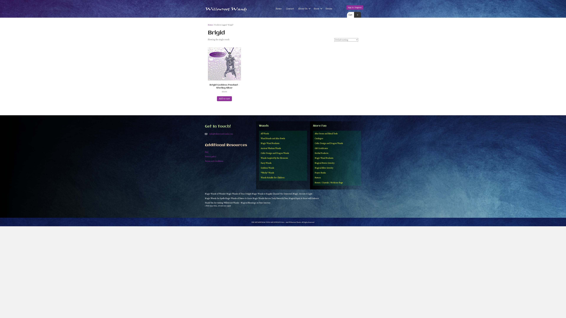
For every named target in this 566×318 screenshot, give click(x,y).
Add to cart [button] (224, 98)
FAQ (207, 152)
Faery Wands (266, 163)
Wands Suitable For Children (272, 177)
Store (316, 8)
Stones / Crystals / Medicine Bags (329, 182)
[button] (309, 9)
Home (279, 8)
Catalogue (319, 138)
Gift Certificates (321, 148)
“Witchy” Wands (267, 172)
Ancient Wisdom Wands (271, 148)
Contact (290, 8)
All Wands (265, 133)
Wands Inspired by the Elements (274, 158)
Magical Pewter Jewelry (324, 163)
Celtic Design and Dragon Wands (275, 153)
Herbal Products (321, 153)
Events (329, 8)
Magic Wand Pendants (270, 143)
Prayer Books (320, 172)
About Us (302, 8)
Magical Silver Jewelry (324, 168)
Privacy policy (210, 156)
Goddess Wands (267, 168)
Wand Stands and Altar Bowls (273, 138)
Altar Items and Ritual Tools (326, 133)
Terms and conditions (214, 161)
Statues (318, 177)
